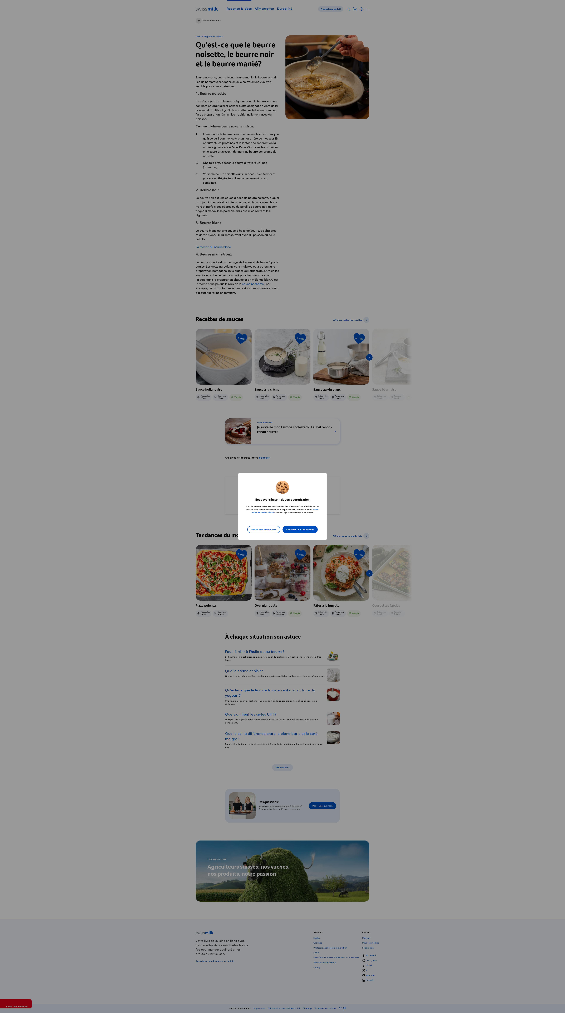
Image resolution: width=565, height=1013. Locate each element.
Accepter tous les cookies (300, 530)
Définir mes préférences (263, 530)
